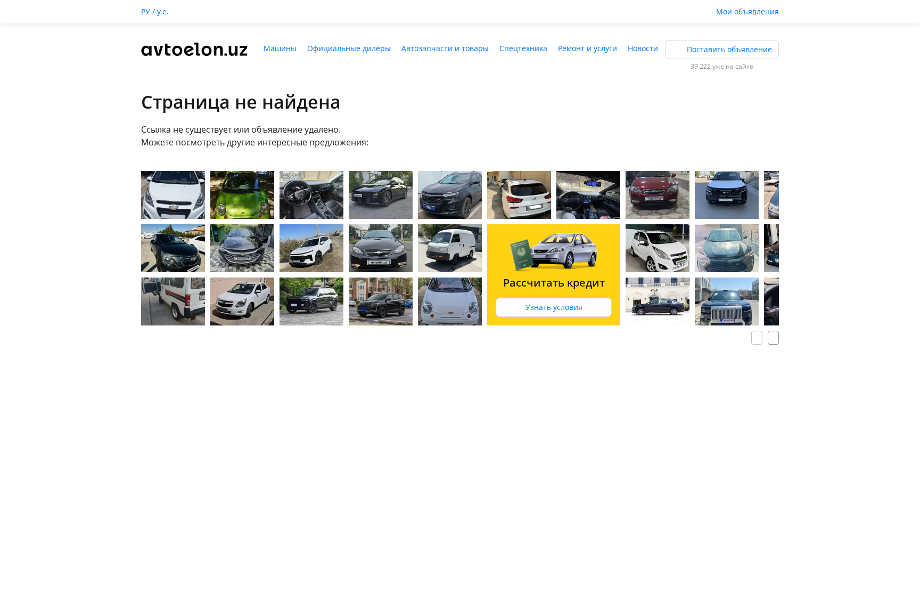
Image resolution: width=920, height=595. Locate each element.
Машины (280, 48)
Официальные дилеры (349, 48)
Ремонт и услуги (587, 48)
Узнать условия (553, 307)
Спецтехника (523, 48)
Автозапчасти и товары (445, 48)
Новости (643, 48)
